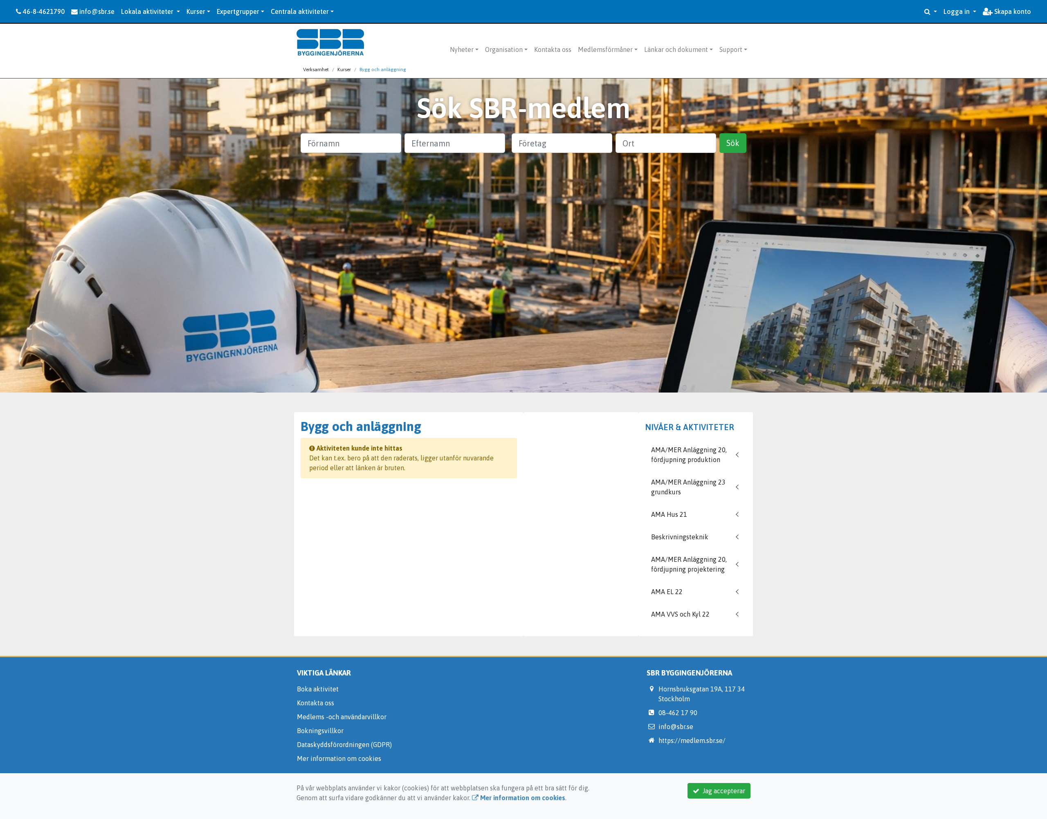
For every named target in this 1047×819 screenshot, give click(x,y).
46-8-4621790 (43, 11)
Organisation (504, 49)
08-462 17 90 (677, 712)
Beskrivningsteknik (679, 537)
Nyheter (462, 49)
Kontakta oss (552, 49)
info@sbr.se (96, 11)
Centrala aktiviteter (300, 11)
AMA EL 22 (667, 591)
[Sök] (930, 11)
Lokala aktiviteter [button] (148, 11)
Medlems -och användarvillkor (341, 716)
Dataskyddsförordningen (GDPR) (344, 744)
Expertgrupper (238, 11)
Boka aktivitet (318, 689)
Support (730, 49)
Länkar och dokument (676, 49)
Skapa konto (1012, 11)
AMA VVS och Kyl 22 (680, 614)
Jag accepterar (722, 790)
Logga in (957, 11)
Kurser (195, 11)
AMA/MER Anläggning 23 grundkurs (688, 487)
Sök (732, 143)
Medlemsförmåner (605, 49)
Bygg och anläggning (382, 69)
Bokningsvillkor (320, 730)
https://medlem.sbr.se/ (692, 740)
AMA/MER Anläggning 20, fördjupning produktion (689, 454)
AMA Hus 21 (669, 514)
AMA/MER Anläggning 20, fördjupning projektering (689, 564)
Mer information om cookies (339, 758)
